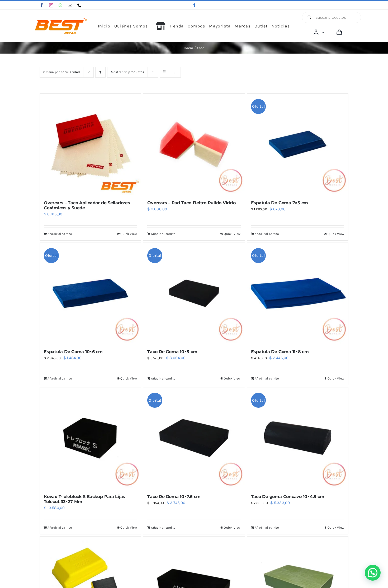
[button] (373, 573)
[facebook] (42, 5)
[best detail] (61, 19)
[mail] (70, 5)
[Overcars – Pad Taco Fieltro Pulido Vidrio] (193, 144)
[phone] (79, 5)
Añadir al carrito (60, 234)
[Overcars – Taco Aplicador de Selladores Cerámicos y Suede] (90, 144)
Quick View (128, 234)
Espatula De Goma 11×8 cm (280, 351)
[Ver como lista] (175, 72)
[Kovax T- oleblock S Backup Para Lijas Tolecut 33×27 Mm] (90, 438)
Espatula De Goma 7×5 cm (279, 202)
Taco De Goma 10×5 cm (172, 351)
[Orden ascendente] (100, 72)
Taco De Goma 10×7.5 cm (174, 496)
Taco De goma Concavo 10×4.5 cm (287, 496)
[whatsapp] (60, 5)
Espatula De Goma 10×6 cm (73, 351)
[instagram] (51, 5)
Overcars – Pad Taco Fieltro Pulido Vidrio (191, 202)
